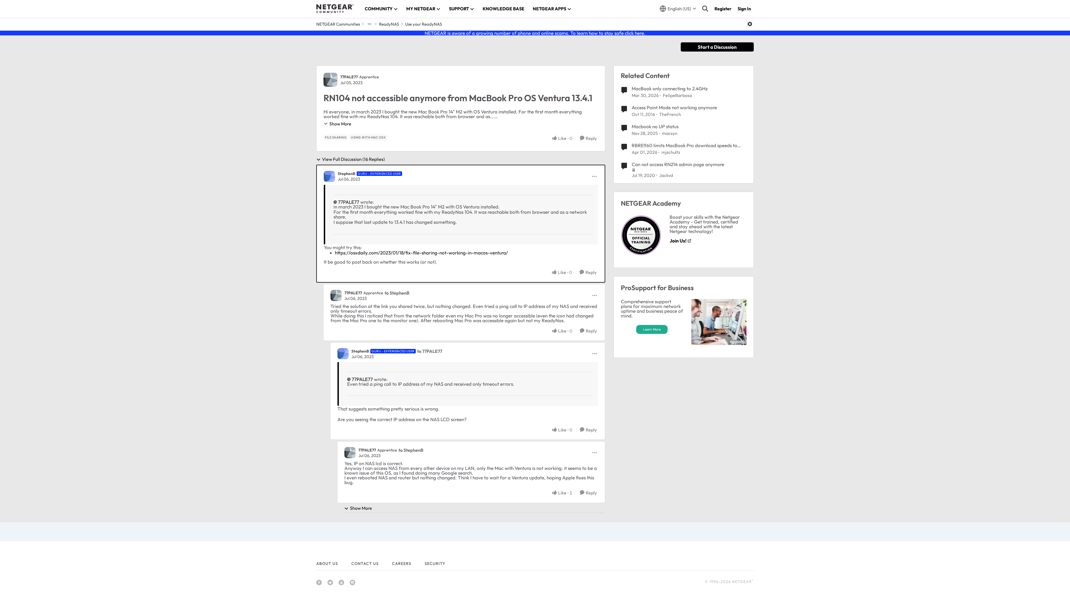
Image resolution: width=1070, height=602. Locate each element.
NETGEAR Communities (338, 24)
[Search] (705, 8)
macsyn (669, 133)
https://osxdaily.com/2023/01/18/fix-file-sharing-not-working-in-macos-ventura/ (421, 253)
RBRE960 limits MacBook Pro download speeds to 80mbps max (684, 145)
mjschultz (671, 152)
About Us (327, 563)
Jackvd (666, 175)
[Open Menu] (750, 24)
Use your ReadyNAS (423, 24)
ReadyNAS (389, 24)
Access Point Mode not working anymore (674, 107)
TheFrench (670, 114)
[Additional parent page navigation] (369, 24)
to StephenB (397, 293)
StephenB (346, 174)
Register (722, 8)
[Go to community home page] (335, 8)
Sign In (744, 8)
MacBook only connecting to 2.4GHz (670, 88)
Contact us (365, 563)
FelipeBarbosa (677, 95)
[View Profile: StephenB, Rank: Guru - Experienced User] (329, 176)
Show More (340, 124)
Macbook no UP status (655, 126)
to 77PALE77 (429, 351)
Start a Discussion (717, 47)
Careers (401, 563)
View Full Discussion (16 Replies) (353, 159)
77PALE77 (349, 77)
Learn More (652, 329)
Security (435, 563)
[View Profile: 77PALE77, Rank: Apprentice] (330, 80)
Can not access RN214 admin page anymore (678, 164)
